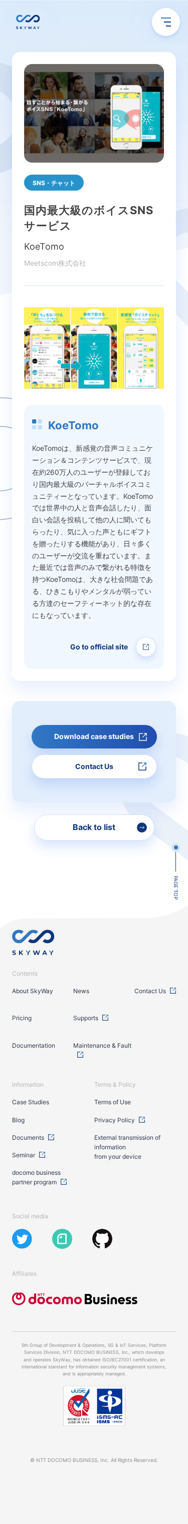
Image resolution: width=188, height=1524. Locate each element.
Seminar (23, 1155)
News (81, 991)
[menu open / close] (166, 22)
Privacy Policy (114, 1120)
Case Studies (30, 1102)
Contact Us (150, 991)
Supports (85, 1018)
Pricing (22, 1018)
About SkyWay (32, 991)
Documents (28, 1137)
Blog (18, 1120)
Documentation (33, 1045)
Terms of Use (112, 1102)
